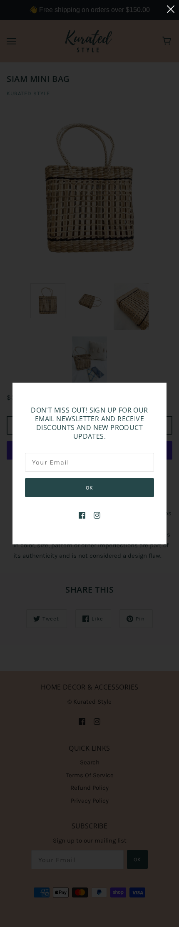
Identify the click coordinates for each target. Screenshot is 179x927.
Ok (89, 488)
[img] (82, 515)
